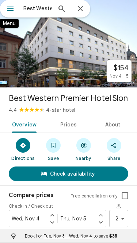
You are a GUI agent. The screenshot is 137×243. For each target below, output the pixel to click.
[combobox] (37, 8)
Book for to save (71, 236)
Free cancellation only (94, 196)
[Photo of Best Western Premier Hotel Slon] (68, 43)
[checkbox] (125, 196)
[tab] (23, 124)
